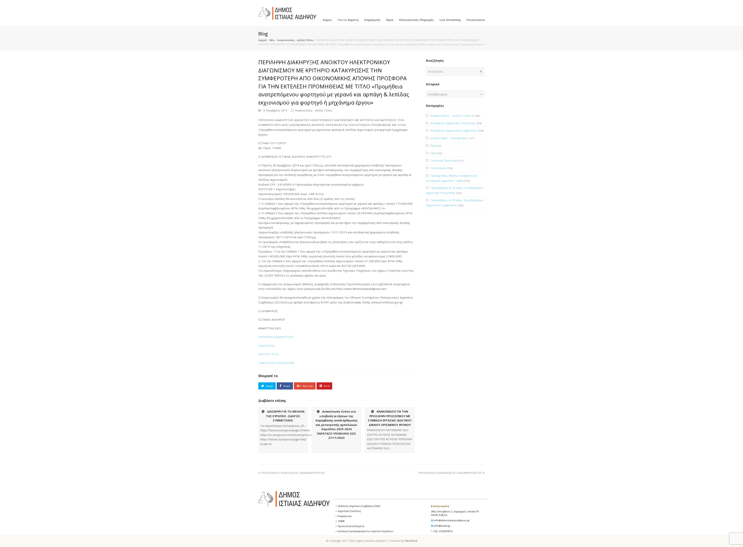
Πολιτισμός (438, 168)
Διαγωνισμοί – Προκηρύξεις (449, 138)
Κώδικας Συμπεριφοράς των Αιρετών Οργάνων (365, 531)
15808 (341, 521)
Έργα (434, 145)
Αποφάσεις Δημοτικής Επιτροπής (453, 123)
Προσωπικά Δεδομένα (351, 526)
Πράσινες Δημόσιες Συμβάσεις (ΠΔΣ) (359, 506)
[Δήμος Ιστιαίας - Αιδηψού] (287, 13)
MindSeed (411, 541)
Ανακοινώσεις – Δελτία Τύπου (451, 115)
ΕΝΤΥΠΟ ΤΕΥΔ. (268, 354)
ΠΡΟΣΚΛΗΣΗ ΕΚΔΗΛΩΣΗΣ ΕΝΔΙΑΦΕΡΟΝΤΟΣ (293, 473)
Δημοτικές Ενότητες (349, 511)
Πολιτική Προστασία (445, 160)
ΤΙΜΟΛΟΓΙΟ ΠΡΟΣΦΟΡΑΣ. (276, 363)
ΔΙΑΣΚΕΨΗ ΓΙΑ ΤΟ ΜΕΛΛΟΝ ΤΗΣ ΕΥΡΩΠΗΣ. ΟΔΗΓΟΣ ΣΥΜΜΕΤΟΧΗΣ (285, 415)
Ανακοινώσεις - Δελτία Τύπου (295, 40)
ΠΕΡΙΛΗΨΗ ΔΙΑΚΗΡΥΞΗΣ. (276, 337)
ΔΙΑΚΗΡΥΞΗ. (267, 346)
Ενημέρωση (345, 516)
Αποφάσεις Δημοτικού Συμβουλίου (454, 130)
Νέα (272, 40)
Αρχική (262, 40)
